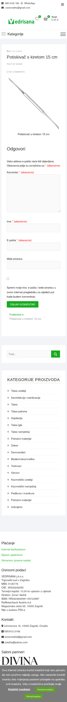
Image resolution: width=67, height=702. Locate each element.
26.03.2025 (15, 51)
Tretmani (16, 466)
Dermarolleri (18, 452)
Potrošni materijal (21, 438)
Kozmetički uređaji (22, 479)
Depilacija (16, 418)
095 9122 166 (11, 3)
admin (18, 63)
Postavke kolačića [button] (45, 689)
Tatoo (14, 404)
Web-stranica (14, 259)
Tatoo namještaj (20, 431)
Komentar (20, 172)
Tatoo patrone (19, 411)
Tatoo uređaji (18, 391)
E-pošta (19, 240)
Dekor (14, 445)
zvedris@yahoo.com (16, 642)
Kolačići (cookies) (19, 689)
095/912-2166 (12, 631)
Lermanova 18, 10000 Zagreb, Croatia (25, 626)
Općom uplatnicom (12, 555)
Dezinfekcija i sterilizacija (25, 397)
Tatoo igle (16, 425)
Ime (17, 221)
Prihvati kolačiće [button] (33, 696)
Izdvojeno (16, 507)
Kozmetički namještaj (23, 486)
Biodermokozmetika (22, 459)
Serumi (15, 472)
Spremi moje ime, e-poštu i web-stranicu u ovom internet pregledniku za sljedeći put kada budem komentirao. (31, 292)
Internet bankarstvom (13, 549)
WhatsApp (29, 3)
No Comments (17, 71)
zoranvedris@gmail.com (17, 7)
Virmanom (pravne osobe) (16, 560)
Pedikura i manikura (22, 493)
